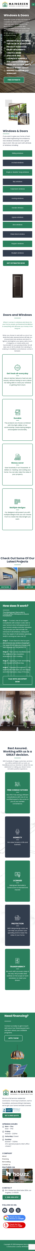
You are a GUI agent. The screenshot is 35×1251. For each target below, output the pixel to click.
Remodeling (6, 1162)
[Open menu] (33, 4)
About (4, 1156)
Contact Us (6, 1164)
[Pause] (27, 727)
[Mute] (31, 727)
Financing (5, 1159)
